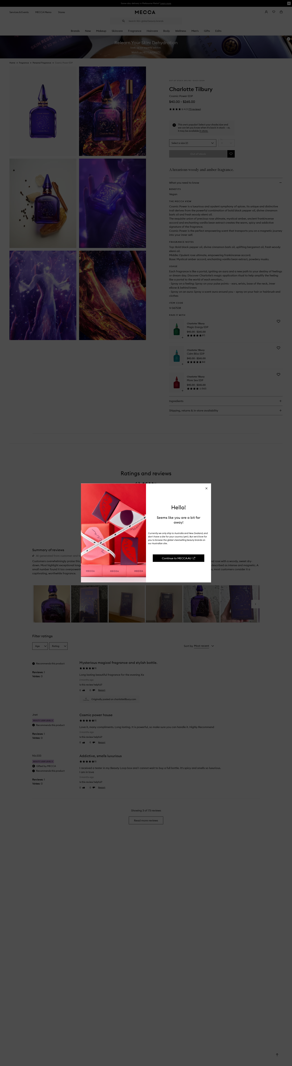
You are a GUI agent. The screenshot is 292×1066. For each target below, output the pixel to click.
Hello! (178, 507)
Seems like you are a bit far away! (178, 519)
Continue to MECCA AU (176, 558)
